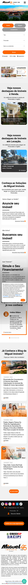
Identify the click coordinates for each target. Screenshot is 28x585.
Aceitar (22, 300)
